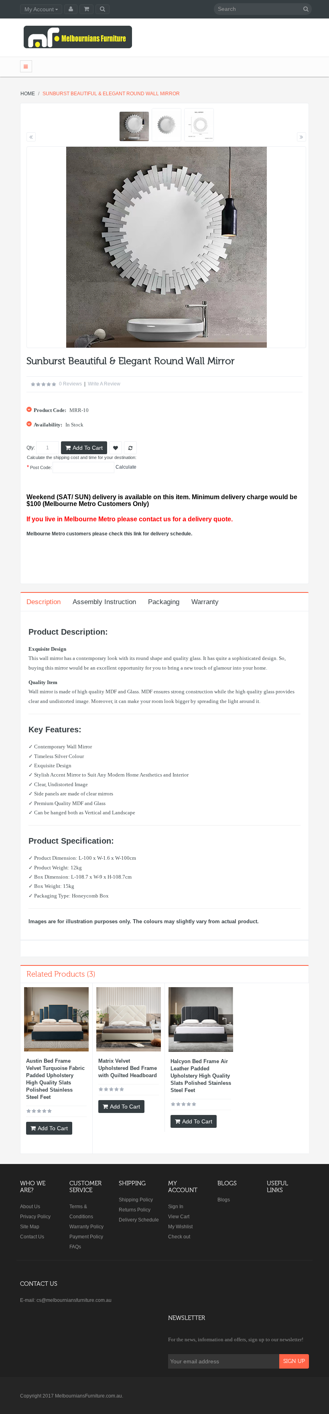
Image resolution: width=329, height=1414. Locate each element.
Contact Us (32, 1237)
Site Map (29, 1227)
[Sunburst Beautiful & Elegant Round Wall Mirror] (134, 126)
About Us (30, 1206)
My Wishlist (180, 1227)
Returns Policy (134, 1210)
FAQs (75, 1247)
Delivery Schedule (139, 1220)
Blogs (223, 1200)
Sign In (175, 1206)
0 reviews (70, 384)
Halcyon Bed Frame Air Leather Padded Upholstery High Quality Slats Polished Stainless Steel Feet (201, 1075)
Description (43, 602)
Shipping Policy (136, 1200)
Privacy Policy (35, 1216)
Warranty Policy (86, 1227)
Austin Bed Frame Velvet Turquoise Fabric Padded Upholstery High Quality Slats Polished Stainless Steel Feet (55, 1079)
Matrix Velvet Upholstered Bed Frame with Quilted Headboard (127, 1068)
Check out (179, 1237)
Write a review (104, 384)
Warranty (205, 602)
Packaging (163, 602)
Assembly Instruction (104, 602)
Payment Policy (86, 1237)
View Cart (178, 1216)
